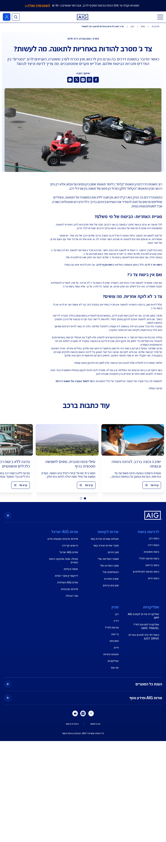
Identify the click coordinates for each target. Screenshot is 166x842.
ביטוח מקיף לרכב (105, 264)
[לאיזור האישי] (6, 17)
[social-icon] (96, 79)
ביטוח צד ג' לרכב (153, 264)
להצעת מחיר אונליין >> (37, 5)
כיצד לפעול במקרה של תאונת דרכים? (75, 381)
